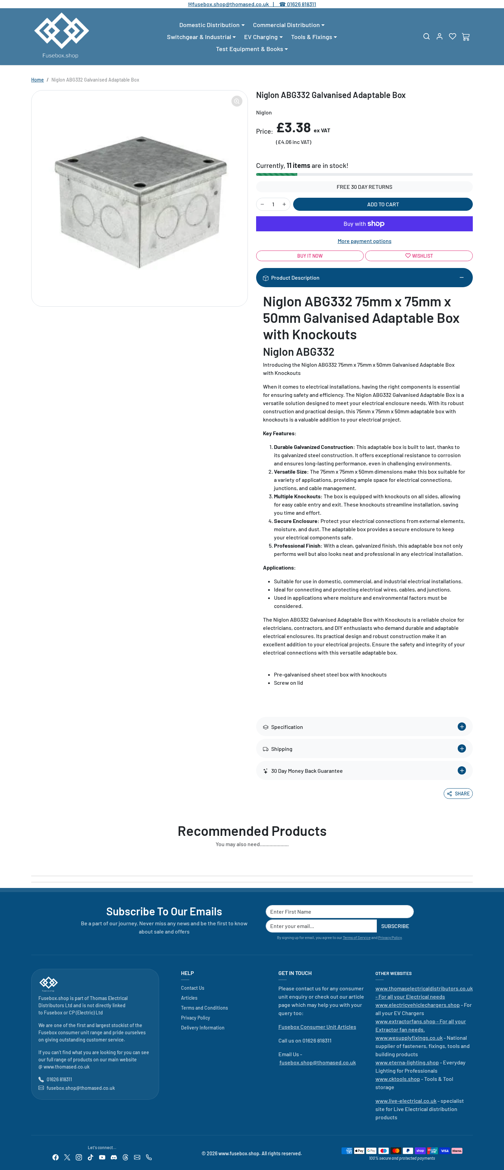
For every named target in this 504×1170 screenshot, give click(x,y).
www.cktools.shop (397, 1078)
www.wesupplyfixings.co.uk (409, 1037)
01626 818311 (301, 4)
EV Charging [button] (261, 36)
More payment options (365, 240)
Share (462, 793)
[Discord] (114, 1156)
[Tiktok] (90, 1156)
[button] (426, 36)
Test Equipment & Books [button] (249, 48)
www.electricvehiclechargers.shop (417, 1004)
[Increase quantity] (284, 204)
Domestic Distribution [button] (209, 24)
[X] (67, 1156)
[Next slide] (471, 860)
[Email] (137, 1156)
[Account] (439, 36)
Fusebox (53, 1012)
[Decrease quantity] (262, 204)
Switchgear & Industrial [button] (199, 36)
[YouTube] (102, 1156)
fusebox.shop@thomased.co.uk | (237, 4)
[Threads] (125, 1156)
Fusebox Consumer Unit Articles (317, 1026)
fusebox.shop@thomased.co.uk (81, 1088)
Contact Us (192, 988)
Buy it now (310, 256)
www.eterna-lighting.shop (407, 1062)
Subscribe (395, 926)
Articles (189, 998)
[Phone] (149, 1156)
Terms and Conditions (204, 1008)
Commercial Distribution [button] (286, 24)
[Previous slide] (33, 860)
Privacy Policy (390, 937)
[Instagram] (79, 1156)
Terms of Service (357, 937)
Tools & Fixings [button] (311, 36)
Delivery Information (203, 1028)
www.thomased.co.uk (66, 1067)
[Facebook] (55, 1156)
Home (37, 80)
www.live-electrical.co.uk (405, 1100)
